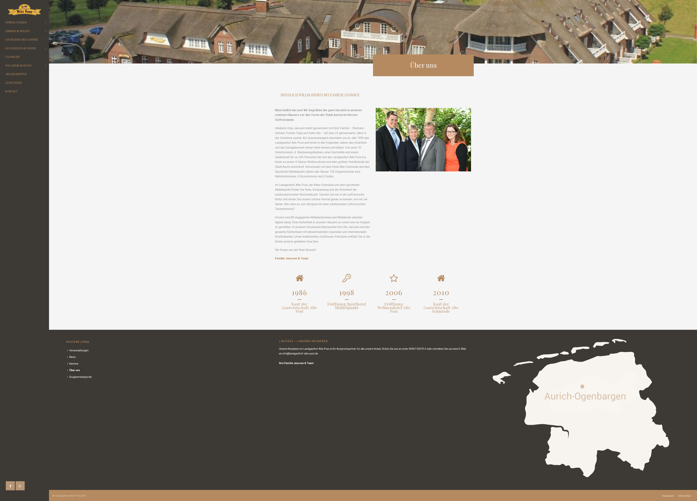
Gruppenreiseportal (80, 376)
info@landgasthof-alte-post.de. (300, 353)
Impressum (668, 496)
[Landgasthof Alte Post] (24, 10)
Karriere (73, 363)
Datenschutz (684, 496)
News (72, 357)
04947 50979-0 (417, 348)
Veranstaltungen (79, 350)
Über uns (74, 370)
